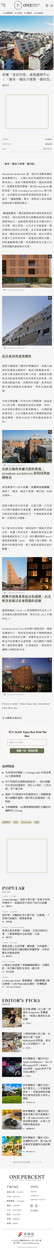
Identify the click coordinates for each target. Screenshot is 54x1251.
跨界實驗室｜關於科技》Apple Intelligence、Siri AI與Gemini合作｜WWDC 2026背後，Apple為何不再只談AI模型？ (37, 1065)
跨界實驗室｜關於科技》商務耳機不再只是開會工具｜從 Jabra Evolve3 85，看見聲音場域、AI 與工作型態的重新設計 (37, 1118)
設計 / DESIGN (13, 1214)
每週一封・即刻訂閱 (27, 750)
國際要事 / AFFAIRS (15, 1201)
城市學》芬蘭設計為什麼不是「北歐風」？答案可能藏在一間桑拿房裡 (25, 917)
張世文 (9, 906)
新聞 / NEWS (12, 1223)
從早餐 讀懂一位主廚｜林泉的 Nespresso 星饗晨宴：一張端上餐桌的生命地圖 (37, 1014)
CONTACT (35, 1196)
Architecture (26, 822)
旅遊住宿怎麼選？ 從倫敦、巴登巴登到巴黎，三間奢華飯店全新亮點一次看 (25, 932)
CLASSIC (48, 139)
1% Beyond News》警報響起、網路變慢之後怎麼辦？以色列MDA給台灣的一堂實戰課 (26, 982)
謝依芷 (9, 937)
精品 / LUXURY (13, 1206)
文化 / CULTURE (14, 1210)
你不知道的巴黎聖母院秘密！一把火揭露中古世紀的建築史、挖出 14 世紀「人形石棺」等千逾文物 (28, 785)
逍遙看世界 (30, 1129)
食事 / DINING (13, 1219)
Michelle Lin (30, 1102)
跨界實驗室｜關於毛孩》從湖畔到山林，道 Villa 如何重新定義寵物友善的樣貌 (37, 1142)
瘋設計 (6, 85)
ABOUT (34, 1192)
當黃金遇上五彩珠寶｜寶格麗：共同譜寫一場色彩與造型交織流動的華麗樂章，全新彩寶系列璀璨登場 (25, 949)
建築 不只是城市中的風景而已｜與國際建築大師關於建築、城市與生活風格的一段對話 (28, 798)
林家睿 (9, 922)
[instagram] (47, 5)
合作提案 (34, 1211)
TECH (4, 962)
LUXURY (14, 896)
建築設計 (6, 822)
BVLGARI (14, 943)
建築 (37, 822)
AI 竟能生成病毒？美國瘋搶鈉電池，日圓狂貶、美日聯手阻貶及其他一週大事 (26, 967)
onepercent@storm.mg (30, 1243)
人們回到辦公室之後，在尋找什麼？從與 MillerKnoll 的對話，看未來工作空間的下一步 (36, 1038)
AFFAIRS (12, 962)
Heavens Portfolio (17, 927)
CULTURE (14, 912)
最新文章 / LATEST (15, 1192)
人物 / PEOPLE (13, 1197)
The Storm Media (13, 987)
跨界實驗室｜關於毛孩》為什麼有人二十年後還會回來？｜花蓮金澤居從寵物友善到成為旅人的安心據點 (36, 1092)
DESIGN (48, 144)
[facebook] (51, 5)
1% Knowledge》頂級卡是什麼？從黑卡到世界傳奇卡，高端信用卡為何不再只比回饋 (26, 901)
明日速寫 (10, 972)
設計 (16, 822)
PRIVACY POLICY (38, 1200)
